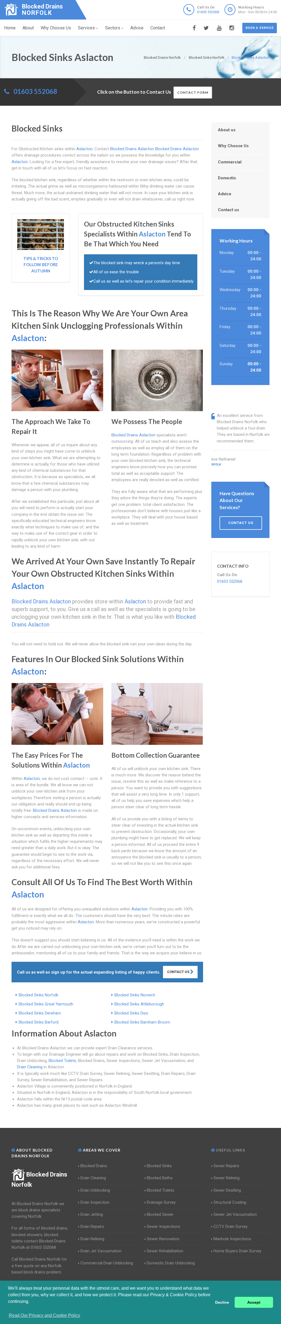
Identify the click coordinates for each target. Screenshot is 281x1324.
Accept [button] (253, 1302)
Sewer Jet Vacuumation (235, 1214)
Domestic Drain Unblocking (171, 1263)
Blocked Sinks (159, 1165)
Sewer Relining (226, 1177)
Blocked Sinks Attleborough (139, 1004)
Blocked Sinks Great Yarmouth (46, 1004)
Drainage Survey (161, 1202)
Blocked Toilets (62, 1060)
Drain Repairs (92, 1226)
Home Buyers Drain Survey (237, 1250)
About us (226, 129)
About (28, 27)
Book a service (260, 28)
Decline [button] (222, 1302)
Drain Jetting (91, 1214)
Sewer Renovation (163, 1238)
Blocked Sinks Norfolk (38, 995)
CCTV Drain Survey (230, 1226)
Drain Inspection (94, 1202)
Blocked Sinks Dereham (40, 1013)
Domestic (227, 177)
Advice (137, 27)
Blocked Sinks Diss (131, 1013)
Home (10, 27)
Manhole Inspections (232, 1238)
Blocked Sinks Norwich (134, 995)
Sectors (112, 27)
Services (86, 27)
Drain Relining (92, 1238)
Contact (157, 27)
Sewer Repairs (226, 1165)
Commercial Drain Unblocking (106, 1263)
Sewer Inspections (163, 1226)
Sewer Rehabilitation (165, 1250)
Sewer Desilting (227, 1190)
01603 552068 (208, 12)
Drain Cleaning (30, 1066)
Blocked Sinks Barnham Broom (142, 1022)
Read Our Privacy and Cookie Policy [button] (44, 1315)
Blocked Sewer (160, 1214)
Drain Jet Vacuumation (101, 1250)
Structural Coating (229, 1202)
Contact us (228, 209)
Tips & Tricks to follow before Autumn (40, 264)
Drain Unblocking (95, 1190)
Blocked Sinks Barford (38, 1022)
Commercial (229, 162)
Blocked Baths (160, 1177)
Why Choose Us (56, 27)
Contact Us (178, 972)
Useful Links (230, 1150)
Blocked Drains (93, 1165)
